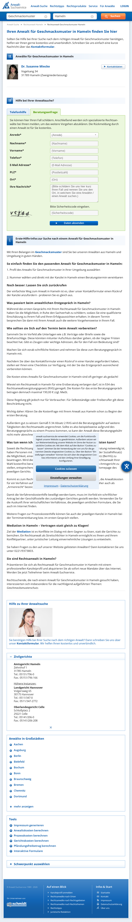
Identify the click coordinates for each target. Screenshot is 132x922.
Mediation (24, 531)
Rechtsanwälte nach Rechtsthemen (67, 904)
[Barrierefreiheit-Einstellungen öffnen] (126, 466)
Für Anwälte (107, 6)
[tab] (18, 112)
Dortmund (20, 796)
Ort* (13, 179)
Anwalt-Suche (39, 6)
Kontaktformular (42, 47)
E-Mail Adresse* (20, 165)
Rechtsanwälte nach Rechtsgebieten (68, 900)
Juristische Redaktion (61, 912)
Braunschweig (22, 779)
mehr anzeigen (23, 806)
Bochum (19, 767)
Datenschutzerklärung (74, 485)
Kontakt (104, 896)
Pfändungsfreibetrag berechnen (35, 846)
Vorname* (17, 150)
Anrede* (15, 135)
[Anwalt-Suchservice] (20, 7)
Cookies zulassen (66, 468)
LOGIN (124, 6)
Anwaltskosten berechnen (31, 830)
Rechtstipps (57, 6)
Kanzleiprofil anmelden (62, 892)
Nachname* (18, 143)
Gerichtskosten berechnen (31, 840)
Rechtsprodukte (76, 6)
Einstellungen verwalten (66, 477)
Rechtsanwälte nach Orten (63, 896)
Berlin (17, 756)
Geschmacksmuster (48, 252)
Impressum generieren (29, 825)
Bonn (17, 773)
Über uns (105, 908)
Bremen (19, 785)
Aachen (18, 744)
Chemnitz (19, 790)
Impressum (51, 485)
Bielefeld (19, 761)
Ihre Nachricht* (20, 186)
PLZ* (13, 172)
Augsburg (20, 750)
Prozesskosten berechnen (31, 835)
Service (93, 6)
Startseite (105, 892)
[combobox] (74, 135)
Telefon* (16, 158)
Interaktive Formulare (28, 851)
